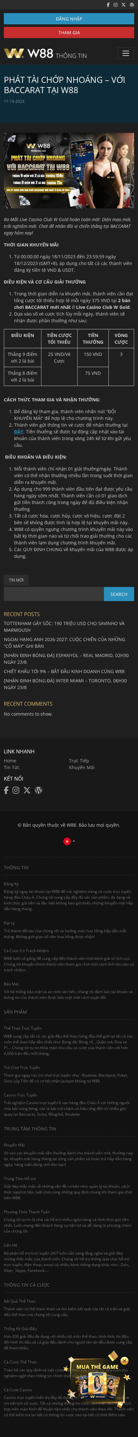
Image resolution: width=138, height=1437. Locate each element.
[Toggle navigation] (125, 53)
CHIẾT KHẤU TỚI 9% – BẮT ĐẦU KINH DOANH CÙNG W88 (64, 671)
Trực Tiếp (79, 761)
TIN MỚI (16, 580)
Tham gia (69, 32)
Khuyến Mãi (82, 767)
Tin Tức (12, 767)
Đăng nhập (69, 19)
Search (118, 594)
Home (10, 761)
